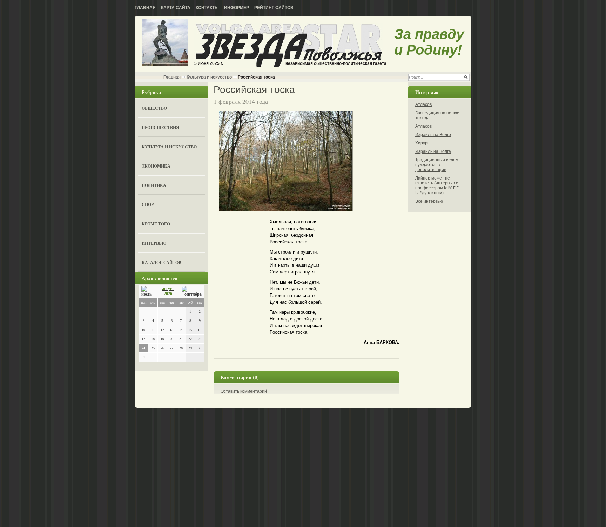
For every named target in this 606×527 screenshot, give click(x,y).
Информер (236, 7)
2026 (168, 293)
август (168, 288)
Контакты (207, 7)
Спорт (149, 205)
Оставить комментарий (244, 391)
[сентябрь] (192, 291)
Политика (154, 185)
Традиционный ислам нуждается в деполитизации (436, 164)
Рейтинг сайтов (274, 7)
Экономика (156, 166)
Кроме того (156, 224)
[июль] (147, 291)
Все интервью (429, 201)
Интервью (154, 243)
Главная (145, 7)
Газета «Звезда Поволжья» (165, 43)
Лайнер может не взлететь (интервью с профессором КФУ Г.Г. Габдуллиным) (437, 185)
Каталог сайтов (161, 262)
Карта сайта (175, 7)
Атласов (423, 104)
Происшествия (160, 127)
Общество (154, 108)
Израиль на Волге (433, 134)
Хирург (422, 143)
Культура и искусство (209, 77)
